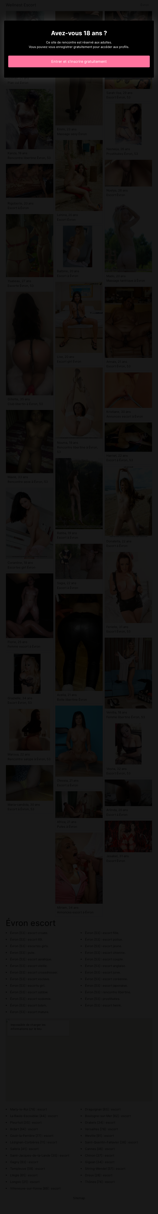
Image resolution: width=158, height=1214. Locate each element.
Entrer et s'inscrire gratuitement (79, 61)
